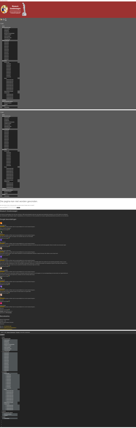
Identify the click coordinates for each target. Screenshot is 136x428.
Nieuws (5, 78)
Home (3, 26)
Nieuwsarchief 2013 (9, 88)
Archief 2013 (6, 57)
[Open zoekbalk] (0, 22)
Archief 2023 (6, 44)
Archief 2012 (6, 59)
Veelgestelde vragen (7, 37)
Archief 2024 (6, 43)
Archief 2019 (8, 63)
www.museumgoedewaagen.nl (6, 329)
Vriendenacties (6, 92)
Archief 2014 (6, 56)
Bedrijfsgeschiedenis (7, 102)
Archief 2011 (8, 75)
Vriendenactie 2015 (9, 95)
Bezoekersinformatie (6, 27)
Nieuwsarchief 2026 (9, 79)
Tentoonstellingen (5, 40)
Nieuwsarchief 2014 (9, 86)
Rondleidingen (6, 31)
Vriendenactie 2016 (9, 94)
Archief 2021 (6, 47)
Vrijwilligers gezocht (7, 34)
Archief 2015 (8, 69)
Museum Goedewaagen (11, 332)
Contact (3, 105)
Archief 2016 (6, 53)
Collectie (4, 99)
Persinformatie (6, 62)
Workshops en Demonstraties (9, 33)
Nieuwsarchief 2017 (9, 82)
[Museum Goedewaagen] (3, 20)
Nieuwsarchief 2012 (9, 89)
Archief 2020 (6, 49)
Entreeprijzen (6, 30)
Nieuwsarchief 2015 (9, 85)
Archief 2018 (6, 50)
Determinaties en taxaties (8, 91)
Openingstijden (7, 28)
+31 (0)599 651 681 (7, 326)
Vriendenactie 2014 (9, 185)
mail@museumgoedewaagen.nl (10, 327)
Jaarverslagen (6, 107)
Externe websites (7, 36)
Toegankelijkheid (7, 39)
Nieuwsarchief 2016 (9, 172)
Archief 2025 (6, 41)
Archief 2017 (6, 52)
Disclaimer (18, 332)
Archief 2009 (8, 76)
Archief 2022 (6, 46)
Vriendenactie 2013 (9, 98)
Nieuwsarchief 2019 (9, 81)
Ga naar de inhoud (3, 0)
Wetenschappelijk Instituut (7, 101)
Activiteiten (4, 60)
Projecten (6, 104)
